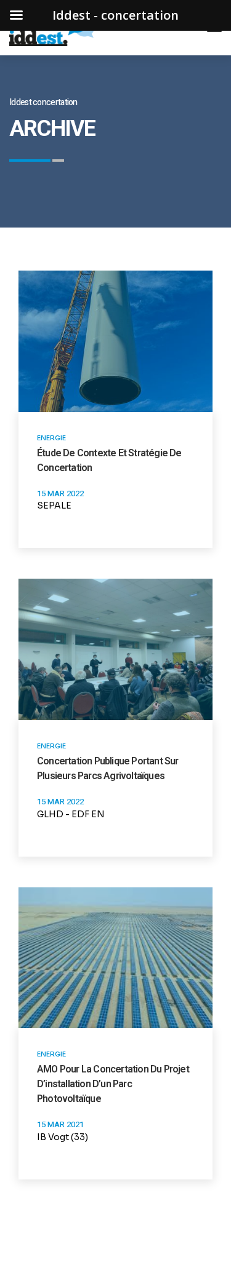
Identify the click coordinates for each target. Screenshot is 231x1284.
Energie (51, 438)
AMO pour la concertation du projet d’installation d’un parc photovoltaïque (113, 1083)
